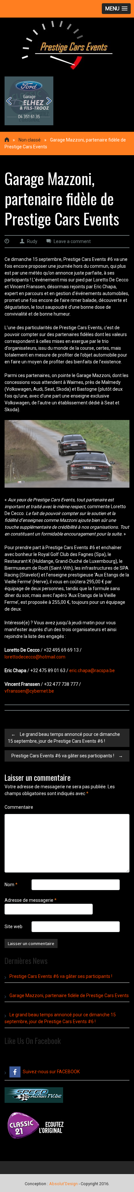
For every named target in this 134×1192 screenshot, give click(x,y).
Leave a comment (72, 241)
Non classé (30, 139)
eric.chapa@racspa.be (92, 670)
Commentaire (19, 807)
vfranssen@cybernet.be (29, 691)
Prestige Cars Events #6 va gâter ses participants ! (67, 755)
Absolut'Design (63, 1183)
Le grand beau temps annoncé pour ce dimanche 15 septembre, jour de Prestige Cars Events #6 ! (64, 738)
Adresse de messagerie (31, 900)
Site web (13, 926)
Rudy (32, 241)
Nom (11, 884)
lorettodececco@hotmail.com (35, 656)
